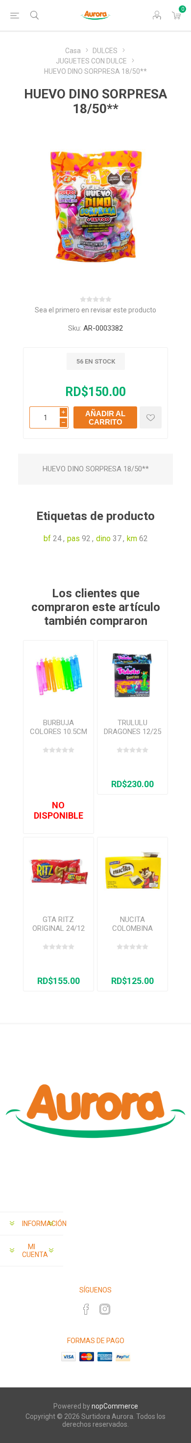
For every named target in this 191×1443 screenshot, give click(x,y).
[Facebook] (86, 1309)
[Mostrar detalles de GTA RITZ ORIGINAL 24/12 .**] (59, 872)
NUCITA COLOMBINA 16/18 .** (132, 928)
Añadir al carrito (105, 417)
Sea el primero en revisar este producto (95, 310)
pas (73, 538)
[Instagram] (105, 1309)
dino (103, 538)
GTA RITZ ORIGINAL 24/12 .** (58, 928)
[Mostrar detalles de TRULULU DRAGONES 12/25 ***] (132, 676)
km (132, 538)
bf (47, 538)
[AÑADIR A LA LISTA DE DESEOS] (151, 417)
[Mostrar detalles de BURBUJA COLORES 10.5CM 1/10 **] (59, 676)
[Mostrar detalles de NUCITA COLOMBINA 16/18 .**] (132, 872)
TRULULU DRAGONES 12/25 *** (132, 731)
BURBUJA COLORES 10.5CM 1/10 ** (58, 731)
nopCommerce (115, 1406)
